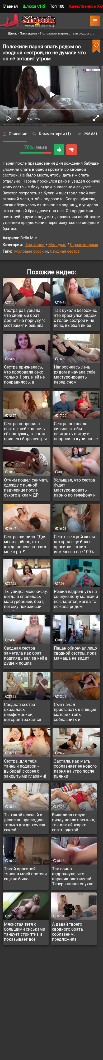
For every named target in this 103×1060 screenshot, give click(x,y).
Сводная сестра (64, 251)
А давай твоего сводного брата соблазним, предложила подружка (67, 932)
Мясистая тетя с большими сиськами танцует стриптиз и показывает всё (24, 932)
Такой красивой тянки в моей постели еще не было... (25, 873)
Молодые (57, 244)
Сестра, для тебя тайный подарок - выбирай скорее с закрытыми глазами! (25, 769)
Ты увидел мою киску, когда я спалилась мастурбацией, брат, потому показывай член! (26, 600)
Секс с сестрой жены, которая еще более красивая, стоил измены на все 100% (75, 544)
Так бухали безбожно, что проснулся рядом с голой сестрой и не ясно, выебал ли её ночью (75, 319)
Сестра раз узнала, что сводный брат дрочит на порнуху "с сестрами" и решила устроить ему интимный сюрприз (24, 319)
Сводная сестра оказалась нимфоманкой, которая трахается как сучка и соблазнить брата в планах (23, 713)
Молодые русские (31, 251)
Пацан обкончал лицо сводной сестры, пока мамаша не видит (75, 653)
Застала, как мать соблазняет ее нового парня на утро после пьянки (75, 769)
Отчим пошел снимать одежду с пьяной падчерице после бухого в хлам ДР (26, 488)
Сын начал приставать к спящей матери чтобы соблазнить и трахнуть (75, 713)
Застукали (35, 244)
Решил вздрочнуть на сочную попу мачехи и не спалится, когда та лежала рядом (76, 599)
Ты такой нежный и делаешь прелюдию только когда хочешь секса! (25, 822)
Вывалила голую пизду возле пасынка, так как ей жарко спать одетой (73, 822)
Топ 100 (57, 6)
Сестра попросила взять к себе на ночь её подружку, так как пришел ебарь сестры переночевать (25, 432)
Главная (10, 6)
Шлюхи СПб (34, 6)
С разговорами (84, 244)
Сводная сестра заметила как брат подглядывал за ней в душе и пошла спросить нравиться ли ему (26, 656)
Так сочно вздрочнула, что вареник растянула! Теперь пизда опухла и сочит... (72, 877)
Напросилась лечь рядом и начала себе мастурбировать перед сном (74, 375)
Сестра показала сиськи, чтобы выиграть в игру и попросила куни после (76, 431)
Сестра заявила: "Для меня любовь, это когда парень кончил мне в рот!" (25, 544)
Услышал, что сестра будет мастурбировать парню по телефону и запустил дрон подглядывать (75, 488)
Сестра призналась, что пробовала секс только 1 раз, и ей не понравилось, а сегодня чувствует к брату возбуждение (24, 375)
